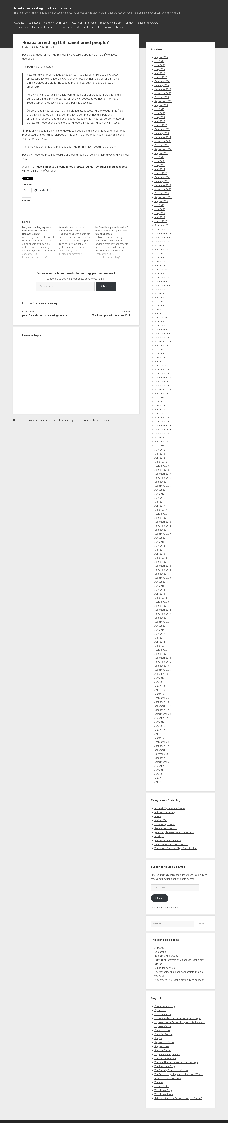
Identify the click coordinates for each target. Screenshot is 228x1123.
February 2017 (162, 513)
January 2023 (161, 229)
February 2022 (162, 273)
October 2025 (161, 97)
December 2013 (162, 657)
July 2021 (159, 301)
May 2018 (159, 453)
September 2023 (163, 197)
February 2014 (162, 649)
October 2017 (161, 481)
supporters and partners (167, 1054)
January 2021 (161, 325)
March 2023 (160, 221)
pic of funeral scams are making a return (44, 315)
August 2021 (161, 297)
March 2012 (160, 738)
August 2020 (161, 345)
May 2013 (159, 686)
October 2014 (161, 617)
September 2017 (163, 485)
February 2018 (162, 465)
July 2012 (159, 722)
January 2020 (161, 373)
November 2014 (162, 613)
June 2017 (159, 497)
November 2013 (162, 661)
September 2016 (163, 533)
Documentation (162, 1014)
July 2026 (159, 61)
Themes (158, 1082)
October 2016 (161, 529)
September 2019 (163, 389)
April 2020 (159, 361)
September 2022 (163, 245)
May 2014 (159, 637)
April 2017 (159, 505)
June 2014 (159, 633)
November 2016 (162, 525)
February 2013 (162, 698)
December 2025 (162, 89)
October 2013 (161, 665)
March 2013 (160, 694)
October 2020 (161, 337)
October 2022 (161, 241)
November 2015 (162, 569)
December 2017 (162, 473)
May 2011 (159, 778)
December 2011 (162, 750)
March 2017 (160, 509)
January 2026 (161, 85)
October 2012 (161, 710)
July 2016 (159, 541)
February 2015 (162, 601)
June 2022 (159, 257)
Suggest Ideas (161, 1046)
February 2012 (162, 742)
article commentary (46, 303)
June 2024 (159, 161)
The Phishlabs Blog (164, 1066)
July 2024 (159, 157)
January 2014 (161, 653)
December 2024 (162, 137)
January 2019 (161, 421)
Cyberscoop (160, 1010)
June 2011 (159, 774)
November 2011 (162, 754)
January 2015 (161, 605)
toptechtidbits (161, 1086)
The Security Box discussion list (171, 1070)
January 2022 (161, 277)
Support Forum (162, 1050)
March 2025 (160, 125)
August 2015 (161, 581)
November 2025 (162, 93)
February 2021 (162, 321)
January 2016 (161, 561)
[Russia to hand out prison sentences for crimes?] (77, 241)
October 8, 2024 (39, 47)
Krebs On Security (163, 1034)
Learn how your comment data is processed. (85, 420)
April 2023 (159, 217)
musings (159, 836)
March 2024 (160, 173)
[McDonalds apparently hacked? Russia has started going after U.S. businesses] (113, 242)
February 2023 (162, 225)
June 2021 (159, 305)
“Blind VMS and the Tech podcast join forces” (178, 1098)
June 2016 (159, 545)
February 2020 (162, 369)
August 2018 (161, 441)
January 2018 (161, 469)
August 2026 (161, 57)
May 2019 (159, 405)
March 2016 (160, 557)
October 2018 (161, 433)
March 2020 (160, 365)
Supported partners (148, 22)
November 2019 (162, 381)
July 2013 (159, 678)
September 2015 (163, 577)
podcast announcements (167, 840)
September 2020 (163, 341)
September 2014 (163, 621)
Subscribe (106, 286)
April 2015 (159, 593)
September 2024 (163, 149)
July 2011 (159, 770)
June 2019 (159, 401)
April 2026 (159, 73)
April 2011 (159, 782)
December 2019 (162, 377)
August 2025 (161, 105)
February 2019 (162, 417)
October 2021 (161, 289)
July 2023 (159, 205)
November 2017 (162, 477)
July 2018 (159, 445)
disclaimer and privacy (56, 22)
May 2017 (159, 501)
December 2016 (162, 521)
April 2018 (159, 457)
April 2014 (159, 641)
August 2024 (161, 153)
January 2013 (161, 702)
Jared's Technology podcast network (42, 8)
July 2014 (159, 629)
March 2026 (160, 77)
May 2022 (159, 261)
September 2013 (163, 669)
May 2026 (159, 69)
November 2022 (162, 237)
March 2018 (160, 461)
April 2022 (159, 265)
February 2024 (162, 177)
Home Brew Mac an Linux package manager (177, 1018)
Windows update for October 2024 (111, 315)
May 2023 (159, 213)
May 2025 (159, 117)
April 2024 (159, 169)
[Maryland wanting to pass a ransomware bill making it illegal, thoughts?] (40, 242)
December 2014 (162, 609)
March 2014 (160, 645)
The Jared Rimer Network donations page (176, 1062)
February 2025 (162, 129)
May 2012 (159, 730)
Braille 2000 (160, 820)
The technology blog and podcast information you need (43, 27)
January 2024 (161, 181)
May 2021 (159, 309)
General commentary (165, 828)
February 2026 (162, 81)
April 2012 (159, 734)
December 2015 (162, 565)
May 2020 (159, 357)
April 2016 (159, 553)
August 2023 (161, 201)
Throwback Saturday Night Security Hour (175, 848)
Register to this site (164, 1042)
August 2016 (161, 537)
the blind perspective (165, 1058)
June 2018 (159, 449)
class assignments (164, 824)
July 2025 (159, 109)
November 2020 (162, 333)
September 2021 (163, 293)
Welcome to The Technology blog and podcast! (102, 27)
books (157, 816)
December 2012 (162, 706)
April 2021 (159, 313)
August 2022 (161, 249)
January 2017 (161, 517)
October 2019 (161, 385)
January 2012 (161, 746)
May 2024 (159, 165)
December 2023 (162, 185)
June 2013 (159, 682)
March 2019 (160, 413)
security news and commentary (171, 844)
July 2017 (159, 493)
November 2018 (162, 429)
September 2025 (163, 101)
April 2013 (159, 690)
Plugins (158, 1038)
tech (52, 47)
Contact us (34, 22)
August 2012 (161, 718)
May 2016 (159, 549)
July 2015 (159, 585)
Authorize (19, 22)
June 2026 (159, 65)
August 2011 (161, 766)
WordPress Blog (163, 1090)
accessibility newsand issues (169, 808)
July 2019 (159, 397)
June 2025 (159, 113)
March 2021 (160, 317)
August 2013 (161, 673)
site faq (130, 22)
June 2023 (159, 209)
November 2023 (162, 189)
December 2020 (162, 329)
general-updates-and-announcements (174, 832)
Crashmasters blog (164, 1006)
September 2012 (163, 714)
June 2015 (159, 589)
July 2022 (159, 253)
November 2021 (162, 285)
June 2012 (159, 726)
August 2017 (161, 489)
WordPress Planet (163, 1094)
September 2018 (163, 437)
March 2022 (160, 269)
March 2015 (160, 597)
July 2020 (159, 349)
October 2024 (161, 145)
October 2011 (161, 758)
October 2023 (161, 193)
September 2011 (163, 762)
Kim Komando (162, 1030)
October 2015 (161, 573)
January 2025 (161, 133)
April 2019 (159, 409)
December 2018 (162, 425)
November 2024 (162, 141)
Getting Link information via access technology (97, 22)
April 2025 (159, 121)
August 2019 (161, 393)
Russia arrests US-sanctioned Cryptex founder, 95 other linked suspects (81, 166)
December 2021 (162, 281)
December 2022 (162, 233)
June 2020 (159, 353)
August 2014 (161, 625)
